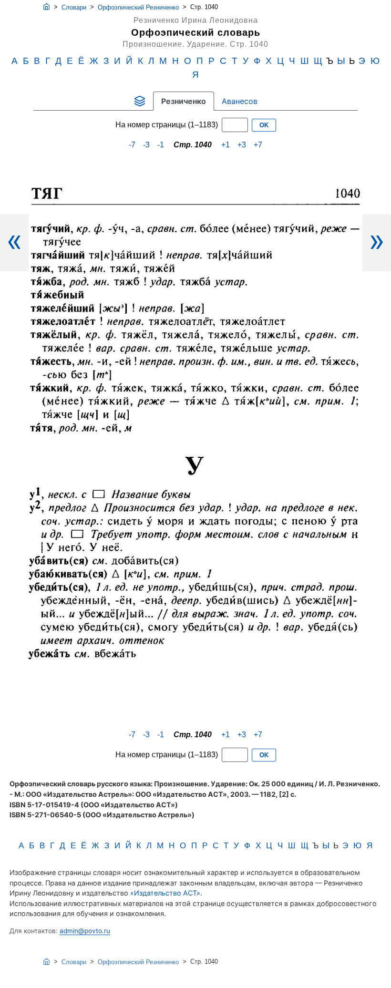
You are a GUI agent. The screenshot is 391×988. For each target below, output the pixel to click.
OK (263, 125)
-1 (160, 145)
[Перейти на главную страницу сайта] (46, 7)
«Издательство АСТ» (165, 893)
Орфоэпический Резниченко (138, 7)
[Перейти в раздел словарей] (139, 101)
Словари (74, 7)
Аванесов (239, 101)
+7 (258, 145)
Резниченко (183, 101)
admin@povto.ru (85, 931)
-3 (146, 145)
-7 (132, 145)
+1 (225, 145)
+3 (241, 145)
